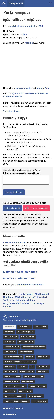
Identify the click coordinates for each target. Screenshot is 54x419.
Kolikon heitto (25, 391)
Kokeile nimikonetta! (14, 242)
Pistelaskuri (43, 356)
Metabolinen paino (37, 386)
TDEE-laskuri (42, 366)
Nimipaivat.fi (16, 3)
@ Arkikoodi (9, 414)
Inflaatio (29, 356)
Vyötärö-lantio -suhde (33, 376)
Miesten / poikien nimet (19, 278)
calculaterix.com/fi (13, 408)
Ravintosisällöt (26, 371)
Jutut (12, 300)
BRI (31, 366)
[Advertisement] (27, 64)
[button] (50, 3)
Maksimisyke (27, 381)
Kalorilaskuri (10, 371)
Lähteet (26, 303)
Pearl (47, 88)
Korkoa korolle (26, 351)
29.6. (41, 26)
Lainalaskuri (10, 351)
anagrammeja (23, 88)
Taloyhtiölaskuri (26, 342)
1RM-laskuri (42, 371)
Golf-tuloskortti (35, 396)
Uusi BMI (22, 366)
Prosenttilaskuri (12, 347)
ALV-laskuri (9, 342)
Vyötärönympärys (12, 376)
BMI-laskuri (9, 366)
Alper (39, 88)
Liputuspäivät (26, 294)
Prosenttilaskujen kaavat (34, 347)
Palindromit (10, 391)
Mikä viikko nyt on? (25, 297)
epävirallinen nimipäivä (22, 26)
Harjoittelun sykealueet (15, 386)
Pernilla (29, 42)
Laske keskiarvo (39, 401)
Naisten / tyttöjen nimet (20, 272)
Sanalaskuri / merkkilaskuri (16, 401)
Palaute (7, 306)
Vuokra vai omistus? (13, 356)
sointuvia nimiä (12, 208)
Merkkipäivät (42, 294)
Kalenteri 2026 (11, 337)
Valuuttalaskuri (27, 337)
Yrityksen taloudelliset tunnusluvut (20, 361)
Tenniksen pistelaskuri (14, 396)
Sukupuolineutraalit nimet (29, 284)
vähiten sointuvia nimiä (36, 208)
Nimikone (8, 297)
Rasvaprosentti (11, 381)
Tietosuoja (38, 303)
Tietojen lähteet (12, 111)
